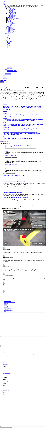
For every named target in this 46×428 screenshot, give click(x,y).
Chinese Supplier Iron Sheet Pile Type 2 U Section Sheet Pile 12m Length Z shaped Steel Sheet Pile (21, 115)
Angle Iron (5, 304)
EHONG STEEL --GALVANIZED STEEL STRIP (14, 203)
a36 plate (5, 305)
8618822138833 (6, 356)
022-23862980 (12, 349)
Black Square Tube (7, 307)
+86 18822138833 (19, 349)
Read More (5, 111)
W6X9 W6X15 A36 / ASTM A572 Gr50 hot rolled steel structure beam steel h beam (20, 148)
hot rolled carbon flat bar (8, 308)
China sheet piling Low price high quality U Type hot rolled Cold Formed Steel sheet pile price (21, 134)
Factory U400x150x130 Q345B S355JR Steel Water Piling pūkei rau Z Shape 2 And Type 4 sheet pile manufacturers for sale (23, 125)
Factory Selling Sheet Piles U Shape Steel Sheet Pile (17, 138)
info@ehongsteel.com (6, 373)
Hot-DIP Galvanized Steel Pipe (9, 302)
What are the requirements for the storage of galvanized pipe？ (17, 186)
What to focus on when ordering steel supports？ (14, 181)
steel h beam (6, 309)
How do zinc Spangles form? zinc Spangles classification (15, 197)
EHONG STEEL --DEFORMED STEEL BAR (13, 175)
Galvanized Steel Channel (8, 310)
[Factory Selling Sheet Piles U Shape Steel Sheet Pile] (5, 136)
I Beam (5, 311)
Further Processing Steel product (11, 157)
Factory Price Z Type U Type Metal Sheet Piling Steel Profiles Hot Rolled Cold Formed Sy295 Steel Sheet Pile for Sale (22, 129)
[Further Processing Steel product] (10, 155)
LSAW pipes (6, 303)
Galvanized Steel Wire (7, 301)
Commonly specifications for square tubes (12, 192)
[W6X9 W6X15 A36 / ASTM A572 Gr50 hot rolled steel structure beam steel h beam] (24, 146)
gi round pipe (6, 306)
